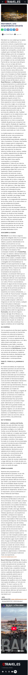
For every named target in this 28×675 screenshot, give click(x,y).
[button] (3, 2)
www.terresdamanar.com (9, 557)
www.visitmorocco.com (19, 599)
